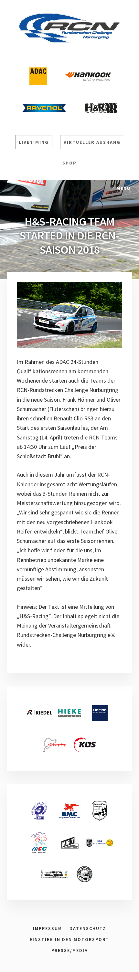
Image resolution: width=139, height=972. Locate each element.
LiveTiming (34, 142)
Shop (69, 163)
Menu (123, 188)
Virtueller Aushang (92, 142)
